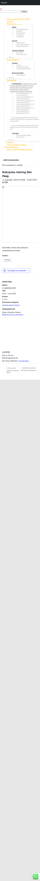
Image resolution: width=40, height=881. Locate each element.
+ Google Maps (23, 361)
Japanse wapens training (11, 305)
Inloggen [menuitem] (4, 3)
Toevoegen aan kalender (16, 270)
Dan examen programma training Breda (13, 370)
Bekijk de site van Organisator (12, 314)
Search (24, 11)
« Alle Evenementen (10, 160)
